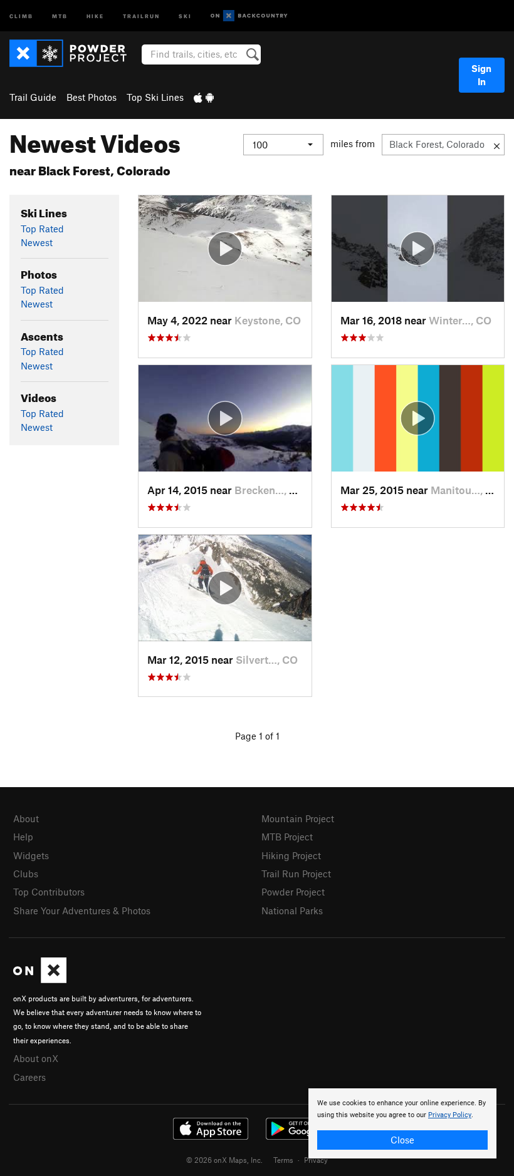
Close (402, 1139)
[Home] (74, 53)
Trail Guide (32, 97)
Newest (37, 242)
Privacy (316, 1159)
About (26, 818)
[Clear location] (497, 145)
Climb (21, 15)
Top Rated (42, 228)
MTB (60, 15)
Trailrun (141, 15)
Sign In (481, 75)
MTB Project (287, 836)
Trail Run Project (296, 873)
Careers (29, 1077)
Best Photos (91, 97)
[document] (402, 1123)
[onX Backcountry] (249, 16)
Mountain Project (297, 818)
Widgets (31, 855)
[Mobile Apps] (204, 97)
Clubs (25, 873)
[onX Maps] (39, 979)
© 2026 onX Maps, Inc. (224, 1159)
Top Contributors (49, 891)
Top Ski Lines (155, 97)
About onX (35, 1058)
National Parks (292, 910)
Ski (185, 15)
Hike (95, 15)
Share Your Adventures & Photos (81, 910)
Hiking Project (291, 855)
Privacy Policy (449, 1115)
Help (23, 836)
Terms (283, 1159)
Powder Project (293, 891)
